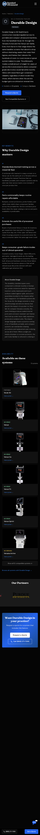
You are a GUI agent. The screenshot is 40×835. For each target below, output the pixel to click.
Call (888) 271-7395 (21, 641)
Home (4, 14)
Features (10, 14)
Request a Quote (11, 93)
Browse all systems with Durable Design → (17, 570)
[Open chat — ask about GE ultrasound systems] (35, 823)
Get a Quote (31, 831)
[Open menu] (35, 3)
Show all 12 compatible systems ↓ (20, 563)
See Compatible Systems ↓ (15, 99)
